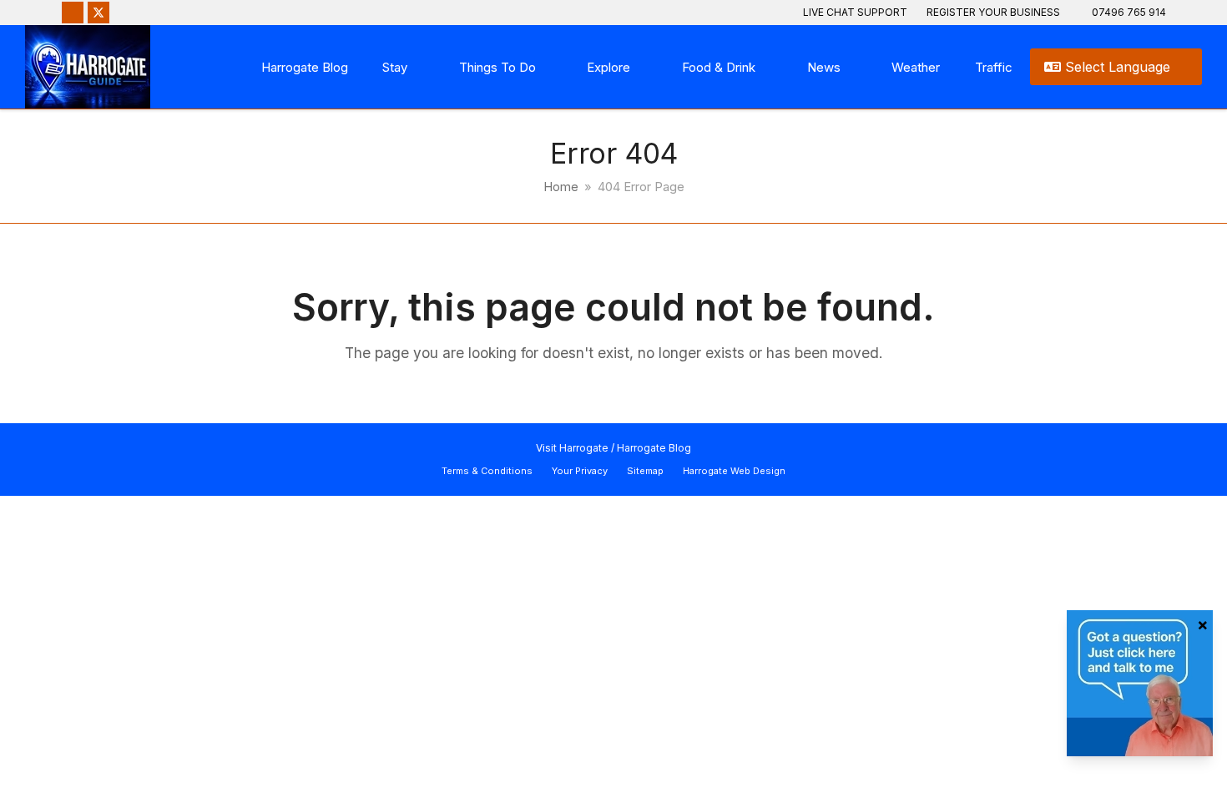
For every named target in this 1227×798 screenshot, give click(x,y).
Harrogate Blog (654, 448)
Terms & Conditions (487, 471)
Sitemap (645, 471)
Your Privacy (580, 471)
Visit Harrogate (572, 448)
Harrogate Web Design (734, 471)
